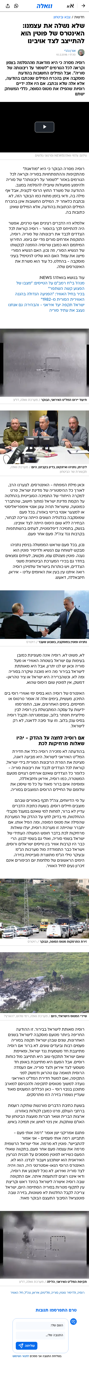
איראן (35, 1293)
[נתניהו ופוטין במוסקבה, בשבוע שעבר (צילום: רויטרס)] (44, 618)
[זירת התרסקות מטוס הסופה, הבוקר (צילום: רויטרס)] (44, 912)
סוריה (54, 1293)
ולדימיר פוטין (68, 1293)
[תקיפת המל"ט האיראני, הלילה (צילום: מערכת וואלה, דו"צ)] (44, 1248)
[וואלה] (44, 6)
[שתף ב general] (7, 5)
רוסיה (80, 1293)
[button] (70, 6)
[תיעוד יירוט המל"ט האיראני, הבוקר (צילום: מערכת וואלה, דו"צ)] (44, 366)
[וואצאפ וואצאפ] (16, 6)
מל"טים (45, 1293)
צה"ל (28, 1293)
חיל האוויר (16, 1293)
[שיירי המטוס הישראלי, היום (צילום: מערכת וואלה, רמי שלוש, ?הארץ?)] (44, 986)
